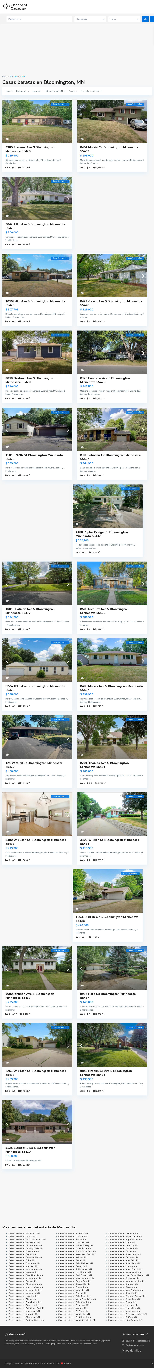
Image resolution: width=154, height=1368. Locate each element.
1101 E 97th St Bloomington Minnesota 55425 (34, 457)
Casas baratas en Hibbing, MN (122, 1266)
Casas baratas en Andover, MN (123, 1284)
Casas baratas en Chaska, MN (72, 1236)
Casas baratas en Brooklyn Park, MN (25, 1248)
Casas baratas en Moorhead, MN (24, 1311)
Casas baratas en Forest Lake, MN (74, 1248)
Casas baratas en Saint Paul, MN (24, 1233)
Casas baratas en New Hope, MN (124, 1311)
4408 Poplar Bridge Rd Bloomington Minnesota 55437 (102, 534)
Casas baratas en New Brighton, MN (125, 1290)
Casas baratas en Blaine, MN (22, 1299)
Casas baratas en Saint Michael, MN (75, 1263)
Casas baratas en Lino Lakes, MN (124, 1308)
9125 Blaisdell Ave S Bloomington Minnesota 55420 (30, 1150)
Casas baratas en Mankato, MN (23, 1314)
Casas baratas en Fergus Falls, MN (74, 1281)
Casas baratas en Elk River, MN (73, 1311)
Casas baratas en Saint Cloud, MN (74, 1302)
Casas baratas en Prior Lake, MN (73, 1305)
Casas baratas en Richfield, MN (73, 1233)
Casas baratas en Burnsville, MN (24, 1305)
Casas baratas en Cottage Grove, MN (26, 1320)
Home (4, 76)
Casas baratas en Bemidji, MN (72, 1266)
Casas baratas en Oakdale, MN (123, 1248)
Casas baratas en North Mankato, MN (76, 1278)
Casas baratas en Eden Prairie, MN (25, 1302)
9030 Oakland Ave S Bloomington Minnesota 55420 (29, 380)
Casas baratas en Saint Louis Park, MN (26, 1308)
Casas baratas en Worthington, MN (25, 1269)
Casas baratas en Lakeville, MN (23, 1296)
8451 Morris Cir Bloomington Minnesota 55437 (109, 149)
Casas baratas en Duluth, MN (22, 1236)
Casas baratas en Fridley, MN (122, 1251)
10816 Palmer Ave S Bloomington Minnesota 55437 (30, 611)
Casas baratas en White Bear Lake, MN (77, 1299)
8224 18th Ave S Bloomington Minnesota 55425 (35, 688)
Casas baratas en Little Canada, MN (125, 1320)
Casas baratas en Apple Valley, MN (125, 1239)
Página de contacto (135, 1345)
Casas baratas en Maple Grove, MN (125, 1236)
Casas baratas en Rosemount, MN (124, 1254)
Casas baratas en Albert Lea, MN (124, 1263)
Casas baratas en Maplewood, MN (124, 1272)
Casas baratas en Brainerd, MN (73, 1287)
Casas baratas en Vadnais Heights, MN (126, 1281)
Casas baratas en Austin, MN (72, 1239)
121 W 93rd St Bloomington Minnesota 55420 (34, 765)
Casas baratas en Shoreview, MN (124, 1299)
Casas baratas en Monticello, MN (74, 1314)
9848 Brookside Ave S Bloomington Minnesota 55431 (106, 1073)
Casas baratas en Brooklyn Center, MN (126, 1296)
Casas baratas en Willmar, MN (72, 1257)
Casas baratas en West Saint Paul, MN (76, 1254)
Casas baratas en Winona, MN (72, 1308)
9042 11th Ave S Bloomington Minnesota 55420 (35, 226)
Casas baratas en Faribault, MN (123, 1257)
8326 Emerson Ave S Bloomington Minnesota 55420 (105, 380)
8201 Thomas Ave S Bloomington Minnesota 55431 (104, 765)
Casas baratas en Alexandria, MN (74, 1284)
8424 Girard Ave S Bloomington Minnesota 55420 (111, 303)
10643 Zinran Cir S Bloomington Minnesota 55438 (107, 919)
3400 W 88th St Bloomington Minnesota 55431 (109, 842)
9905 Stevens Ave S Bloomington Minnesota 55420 (29, 149)
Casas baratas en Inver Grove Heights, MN (128, 1275)
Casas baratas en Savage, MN (122, 1287)
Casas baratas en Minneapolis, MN (25, 1290)
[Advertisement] (77, 50)
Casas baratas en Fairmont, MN (123, 1233)
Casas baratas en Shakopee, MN (24, 1317)
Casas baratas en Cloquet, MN (72, 1293)
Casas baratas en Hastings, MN (123, 1305)
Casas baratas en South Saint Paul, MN (77, 1251)
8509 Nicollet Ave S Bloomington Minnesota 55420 (104, 611)
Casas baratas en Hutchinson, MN (74, 1272)
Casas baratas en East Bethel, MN (74, 1317)
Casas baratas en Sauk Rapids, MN (75, 1275)
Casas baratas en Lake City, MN (123, 1245)
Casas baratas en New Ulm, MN (73, 1290)
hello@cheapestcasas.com (138, 1341)
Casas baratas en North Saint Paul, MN (27, 1239)
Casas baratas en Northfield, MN (123, 1260)
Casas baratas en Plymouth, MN (23, 1251)
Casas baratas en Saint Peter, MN (74, 1296)
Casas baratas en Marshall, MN (23, 1266)
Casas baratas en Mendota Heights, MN (77, 1320)
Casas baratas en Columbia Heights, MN (127, 1314)
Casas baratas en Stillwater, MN (123, 1278)
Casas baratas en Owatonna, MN (24, 1263)
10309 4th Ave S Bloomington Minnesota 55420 (35, 303)
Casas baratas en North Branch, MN (125, 1269)
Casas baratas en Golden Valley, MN (75, 1245)
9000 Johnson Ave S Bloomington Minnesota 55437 (29, 996)
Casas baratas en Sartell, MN (72, 1260)
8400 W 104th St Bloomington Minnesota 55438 (35, 842)
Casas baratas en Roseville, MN (123, 1293)
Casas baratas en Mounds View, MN (25, 1287)
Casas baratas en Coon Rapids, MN (25, 1257)
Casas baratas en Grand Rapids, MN (25, 1275)
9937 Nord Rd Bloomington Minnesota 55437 (108, 996)
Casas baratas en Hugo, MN (121, 1242)
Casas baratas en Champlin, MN (73, 1242)
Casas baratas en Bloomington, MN (25, 1245)
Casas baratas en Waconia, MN (23, 1272)
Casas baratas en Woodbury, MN (24, 1293)
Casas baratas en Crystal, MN (122, 1302)
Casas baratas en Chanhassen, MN (25, 1284)
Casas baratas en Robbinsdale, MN (75, 1269)
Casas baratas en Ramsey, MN (22, 1281)
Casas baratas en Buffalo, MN (122, 1317)
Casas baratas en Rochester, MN (24, 1242)
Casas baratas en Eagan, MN (22, 1254)
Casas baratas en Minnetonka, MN (24, 1278)
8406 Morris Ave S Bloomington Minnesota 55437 (111, 688)
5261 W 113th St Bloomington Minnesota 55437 (35, 1073)
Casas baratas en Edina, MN (21, 1260)
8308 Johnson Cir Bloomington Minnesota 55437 (110, 457)
